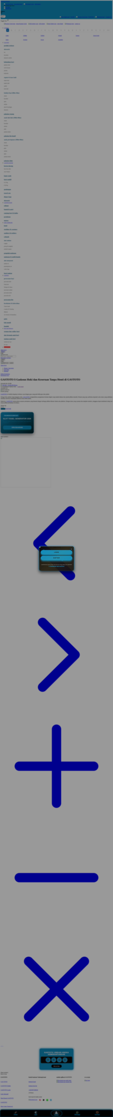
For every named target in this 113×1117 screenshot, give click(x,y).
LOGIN (56, 552)
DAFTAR (56, 558)
